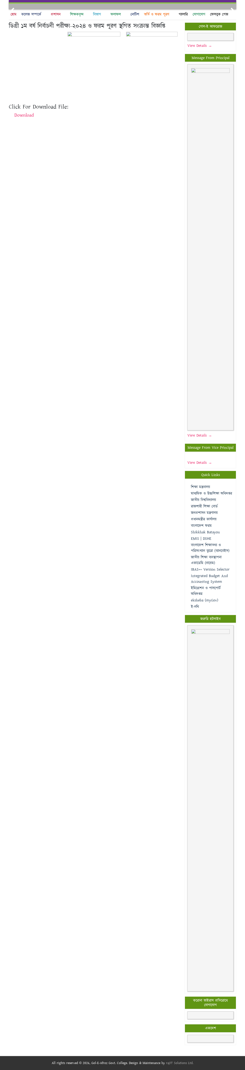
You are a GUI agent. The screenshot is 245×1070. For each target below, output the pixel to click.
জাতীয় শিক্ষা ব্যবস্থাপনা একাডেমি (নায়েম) (206, 560)
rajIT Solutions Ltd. (179, 1063)
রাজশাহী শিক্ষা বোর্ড (204, 506)
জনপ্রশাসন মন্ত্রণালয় (204, 513)
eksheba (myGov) (204, 600)
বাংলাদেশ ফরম (201, 526)
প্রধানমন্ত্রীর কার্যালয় (204, 519)
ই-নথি (195, 607)
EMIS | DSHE (201, 538)
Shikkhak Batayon (205, 532)
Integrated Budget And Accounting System (209, 578)
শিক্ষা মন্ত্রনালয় (200, 487)
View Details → (199, 46)
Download (24, 115)
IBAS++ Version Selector (210, 569)
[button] (13, 10)
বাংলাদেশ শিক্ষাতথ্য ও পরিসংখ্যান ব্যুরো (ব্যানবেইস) (210, 548)
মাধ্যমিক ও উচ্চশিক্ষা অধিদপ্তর (211, 493)
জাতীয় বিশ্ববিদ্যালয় (203, 500)
